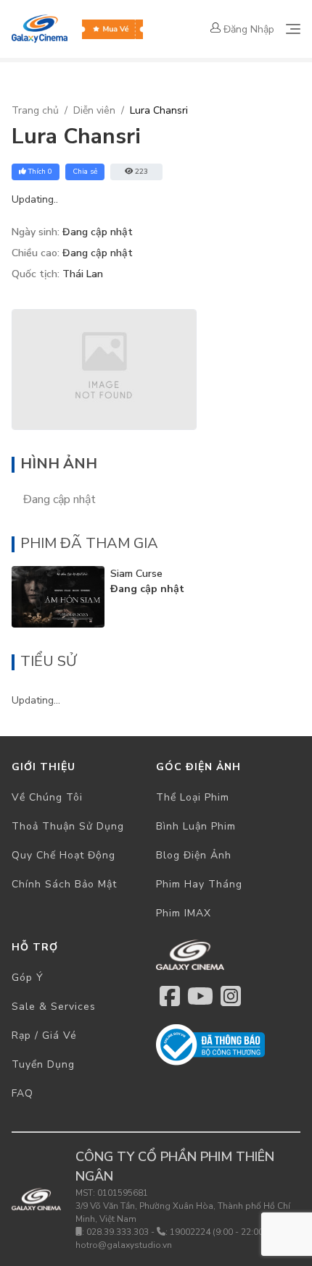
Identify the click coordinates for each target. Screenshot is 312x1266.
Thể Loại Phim (192, 797)
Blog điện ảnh (193, 855)
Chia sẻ (85, 171)
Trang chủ (35, 110)
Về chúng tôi (47, 797)
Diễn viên (94, 110)
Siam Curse (136, 574)
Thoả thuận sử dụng (68, 826)
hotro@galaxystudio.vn (123, 1245)
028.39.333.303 (117, 1232)
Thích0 (40, 171)
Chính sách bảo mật (64, 884)
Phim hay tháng (199, 884)
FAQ (22, 1093)
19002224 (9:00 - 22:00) (218, 1232)
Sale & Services (54, 1006)
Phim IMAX (183, 913)
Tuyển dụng (43, 1064)
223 (141, 171)
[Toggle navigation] (293, 29)
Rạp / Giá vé (44, 1035)
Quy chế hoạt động (63, 855)
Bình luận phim (196, 826)
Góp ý (28, 977)
